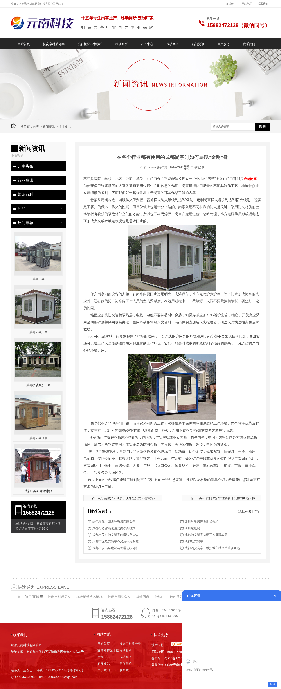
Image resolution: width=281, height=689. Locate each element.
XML (180, 651)
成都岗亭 (38, 279)
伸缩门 (159, 597)
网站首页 (24, 44)
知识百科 (25, 194)
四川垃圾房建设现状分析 (201, 521)
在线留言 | (232, 3)
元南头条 (25, 166)
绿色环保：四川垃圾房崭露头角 (113, 521)
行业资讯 (64, 126)
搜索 (262, 127)
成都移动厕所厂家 (38, 385)
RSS (170, 651)
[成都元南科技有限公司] (42, 23)
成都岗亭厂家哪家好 (38, 491)
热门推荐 (25, 222)
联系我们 (249, 44)
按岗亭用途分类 (119, 597)
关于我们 (103, 670)
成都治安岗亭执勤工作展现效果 (206, 535)
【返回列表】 (245, 511)
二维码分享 (197, 167)
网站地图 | (248, 3)
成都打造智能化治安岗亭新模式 (113, 528)
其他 (21, 208)
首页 (36, 126)
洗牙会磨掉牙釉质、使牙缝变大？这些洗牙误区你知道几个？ (139, 498)
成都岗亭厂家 (38, 332)
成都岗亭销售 (38, 438)
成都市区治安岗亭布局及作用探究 (115, 541)
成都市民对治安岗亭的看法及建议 (115, 535)
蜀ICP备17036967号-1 (179, 658)
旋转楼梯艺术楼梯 (90, 44)
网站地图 (158, 651)
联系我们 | (264, 3)
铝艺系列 (176, 597)
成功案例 (172, 44)
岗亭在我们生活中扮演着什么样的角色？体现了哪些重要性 (237, 498)
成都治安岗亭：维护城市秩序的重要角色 (212, 548)
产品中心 (147, 44)
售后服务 (223, 44)
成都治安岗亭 (194, 541)
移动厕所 (121, 44)
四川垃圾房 (192, 528)
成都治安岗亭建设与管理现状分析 (115, 548)
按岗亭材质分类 (54, 44)
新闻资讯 (198, 44)
